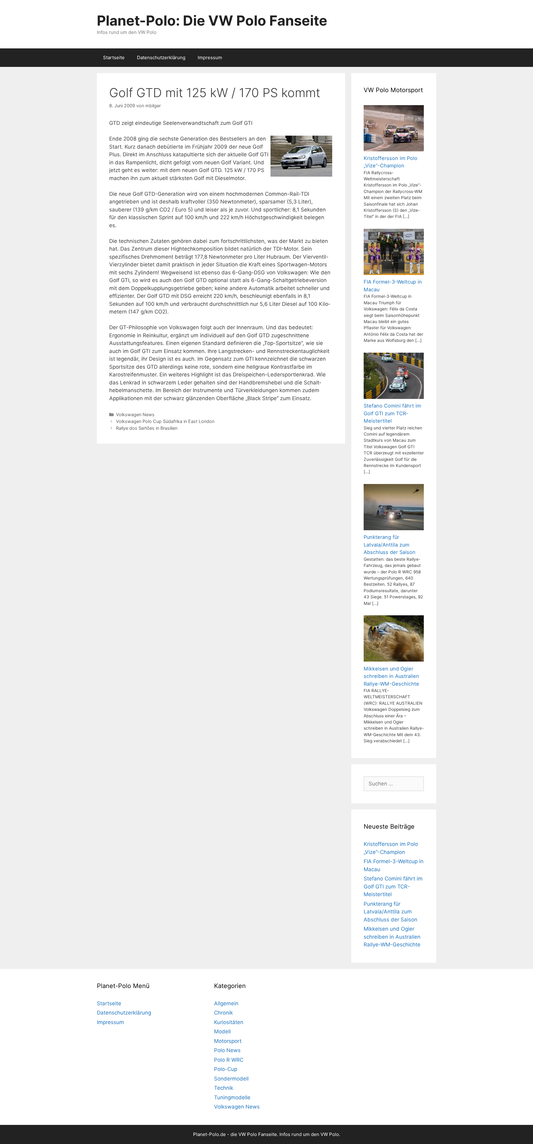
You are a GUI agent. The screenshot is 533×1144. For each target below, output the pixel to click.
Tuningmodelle (232, 1097)
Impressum (210, 57)
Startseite (114, 57)
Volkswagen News (135, 414)
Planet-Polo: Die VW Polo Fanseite (212, 20)
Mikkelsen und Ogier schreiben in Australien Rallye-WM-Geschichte (392, 937)
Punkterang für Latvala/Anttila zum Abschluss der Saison (390, 912)
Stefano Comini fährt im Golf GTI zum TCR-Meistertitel (393, 886)
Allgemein (226, 1003)
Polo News (227, 1050)
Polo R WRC (228, 1060)
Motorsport (228, 1041)
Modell (222, 1031)
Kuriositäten (228, 1022)
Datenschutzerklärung (161, 57)
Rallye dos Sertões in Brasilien (146, 428)
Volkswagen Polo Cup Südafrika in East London (165, 421)
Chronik (223, 1013)
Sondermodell (231, 1079)
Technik (223, 1088)
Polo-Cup (225, 1069)
